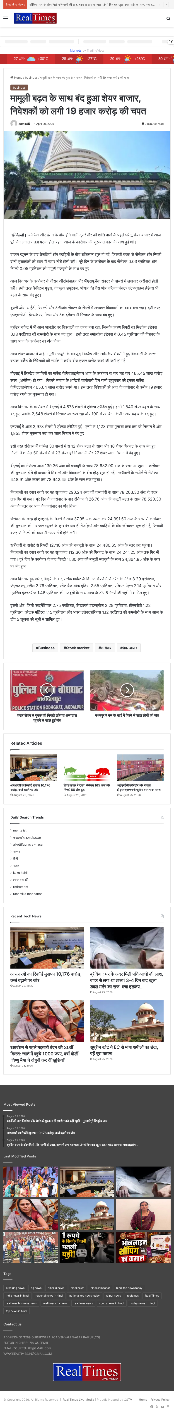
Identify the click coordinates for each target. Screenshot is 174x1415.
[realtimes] (35, 18)
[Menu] (5, 20)
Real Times (152, 1295)
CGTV (128, 1399)
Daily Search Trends (27, 817)
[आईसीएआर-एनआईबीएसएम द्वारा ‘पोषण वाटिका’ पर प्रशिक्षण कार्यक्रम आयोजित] (30, 1247)
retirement (20, 887)
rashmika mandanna (28, 894)
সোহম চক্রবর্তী (20, 880)
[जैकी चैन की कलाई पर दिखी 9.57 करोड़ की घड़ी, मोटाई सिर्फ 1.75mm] (87, 1247)
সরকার (16, 851)
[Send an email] (28, 123)
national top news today (84, 1295)
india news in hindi (17, 1295)
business (31, 77)
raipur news (113, 1295)
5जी (15, 858)
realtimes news (83, 1303)
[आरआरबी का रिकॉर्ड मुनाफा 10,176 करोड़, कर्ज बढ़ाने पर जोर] (33, 767)
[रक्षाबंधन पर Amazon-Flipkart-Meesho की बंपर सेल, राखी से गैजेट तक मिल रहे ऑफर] (143, 1247)
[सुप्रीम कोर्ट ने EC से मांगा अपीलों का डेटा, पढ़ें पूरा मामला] (127, 1021)
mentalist (20, 830)
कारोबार (106, 648)
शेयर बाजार (130, 648)
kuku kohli (20, 872)
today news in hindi (142, 1303)
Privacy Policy (159, 1399)
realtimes (133, 1295)
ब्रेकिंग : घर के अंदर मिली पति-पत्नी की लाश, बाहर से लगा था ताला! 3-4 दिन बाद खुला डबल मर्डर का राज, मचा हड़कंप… (126, 980)
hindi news (77, 1288)
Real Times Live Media (78, 1399)
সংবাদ (16, 865)
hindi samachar (100, 1288)
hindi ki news (56, 1288)
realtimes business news (21, 1303)
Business (46, 648)
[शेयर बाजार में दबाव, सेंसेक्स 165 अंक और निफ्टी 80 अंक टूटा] (87, 767)
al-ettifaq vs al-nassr (28, 844)
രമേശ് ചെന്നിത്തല (27, 837)
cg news (36, 1288)
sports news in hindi (111, 1303)
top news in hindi (16, 1311)
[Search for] (168, 20)
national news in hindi (49, 1295)
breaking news (15, 1288)
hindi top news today (129, 1288)
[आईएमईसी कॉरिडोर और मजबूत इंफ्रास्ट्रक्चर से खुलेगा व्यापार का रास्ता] (140, 767)
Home (17, 77)
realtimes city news (55, 1303)
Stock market (77, 648)
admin (23, 123)
